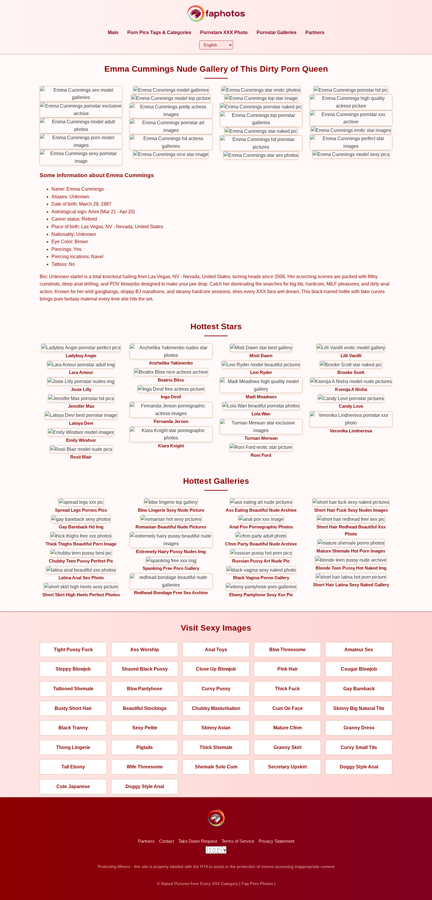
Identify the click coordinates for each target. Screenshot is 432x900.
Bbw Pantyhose (144, 688)
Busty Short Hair (73, 708)
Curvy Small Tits (359, 747)
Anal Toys (216, 649)
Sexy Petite (144, 727)
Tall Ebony (73, 766)
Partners (314, 32)
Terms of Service (238, 841)
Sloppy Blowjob (73, 668)
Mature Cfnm (287, 727)
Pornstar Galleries (277, 32)
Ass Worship (144, 649)
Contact (166, 841)
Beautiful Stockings (145, 708)
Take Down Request (197, 841)
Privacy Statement (276, 841)
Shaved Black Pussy (145, 668)
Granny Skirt (288, 747)
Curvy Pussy (216, 688)
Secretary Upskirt (287, 766)
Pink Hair (287, 668)
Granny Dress (359, 727)
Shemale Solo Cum (216, 766)
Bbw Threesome (287, 649)
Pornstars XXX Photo (224, 32)
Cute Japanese (73, 786)
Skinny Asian (216, 727)
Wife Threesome (145, 766)
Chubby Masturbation (216, 708)
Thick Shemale (216, 747)
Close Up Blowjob (216, 668)
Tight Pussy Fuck (73, 649)
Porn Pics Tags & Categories (159, 32)
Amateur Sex (358, 649)
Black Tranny (73, 727)
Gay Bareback (359, 688)
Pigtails (144, 747)
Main (113, 32)
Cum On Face (287, 708)
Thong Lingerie (73, 747)
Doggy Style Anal (359, 766)
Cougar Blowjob (359, 668)
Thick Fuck (287, 688)
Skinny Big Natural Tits (358, 708)
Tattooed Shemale (73, 688)
